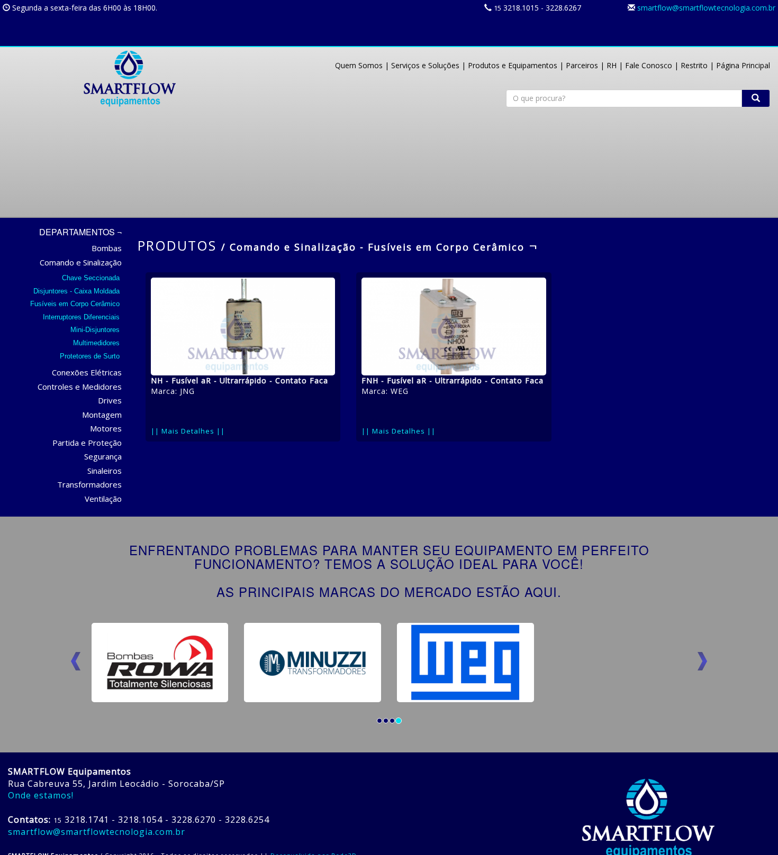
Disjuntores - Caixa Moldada (77, 291)
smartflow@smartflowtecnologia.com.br (706, 8)
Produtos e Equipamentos (512, 65)
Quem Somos (359, 65)
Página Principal (743, 65)
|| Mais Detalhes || (188, 431)
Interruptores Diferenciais (82, 317)
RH (612, 65)
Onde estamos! (41, 795)
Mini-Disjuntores (96, 330)
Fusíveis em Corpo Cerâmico (76, 304)
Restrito (694, 65)
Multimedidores (97, 343)
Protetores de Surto (91, 356)
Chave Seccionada (92, 278)
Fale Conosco (648, 65)
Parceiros (582, 65)
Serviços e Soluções (425, 65)
